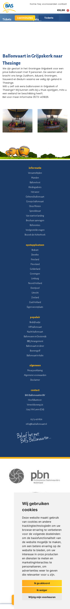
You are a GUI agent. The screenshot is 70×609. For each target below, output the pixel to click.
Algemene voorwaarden (35, 375)
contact (62, 4)
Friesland (35, 259)
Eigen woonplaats (35, 307)
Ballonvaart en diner (35, 346)
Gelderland (35, 269)
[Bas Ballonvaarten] (9, 11)
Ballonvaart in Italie (35, 355)
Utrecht (35, 293)
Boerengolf (35, 351)
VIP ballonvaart (35, 327)
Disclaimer (35, 380)
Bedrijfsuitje (35, 322)
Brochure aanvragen (35, 220)
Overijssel (35, 288)
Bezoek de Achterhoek (35, 235)
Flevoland (35, 264)
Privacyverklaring (35, 370)
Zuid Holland (35, 302)
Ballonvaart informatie (17, 31)
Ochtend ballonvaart (35, 197)
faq (39, 4)
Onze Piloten (35, 206)
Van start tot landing (35, 216)
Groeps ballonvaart (35, 201)
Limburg (35, 278)
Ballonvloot (35, 182)
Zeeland (35, 297)
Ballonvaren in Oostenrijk (35, 336)
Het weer (35, 192)
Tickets (48, 18)
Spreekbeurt (35, 211)
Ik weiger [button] (42, 590)
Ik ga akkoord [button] (42, 583)
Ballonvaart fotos (13, 43)
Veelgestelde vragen (35, 230)
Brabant (35, 250)
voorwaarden (49, 4)
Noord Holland (35, 283)
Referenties (35, 225)
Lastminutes (25, 18)
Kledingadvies (35, 187)
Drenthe (35, 255)
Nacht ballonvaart (35, 332)
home (33, 4)
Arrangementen (46, 31)
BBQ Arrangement (35, 341)
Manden (35, 178)
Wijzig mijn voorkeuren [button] (42, 597)
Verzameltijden (35, 173)
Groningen (35, 274)
